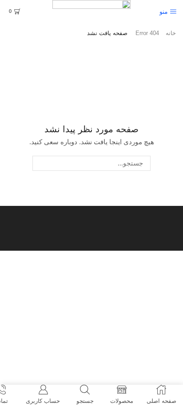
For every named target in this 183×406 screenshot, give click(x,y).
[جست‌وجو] (40, 163)
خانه (171, 33)
